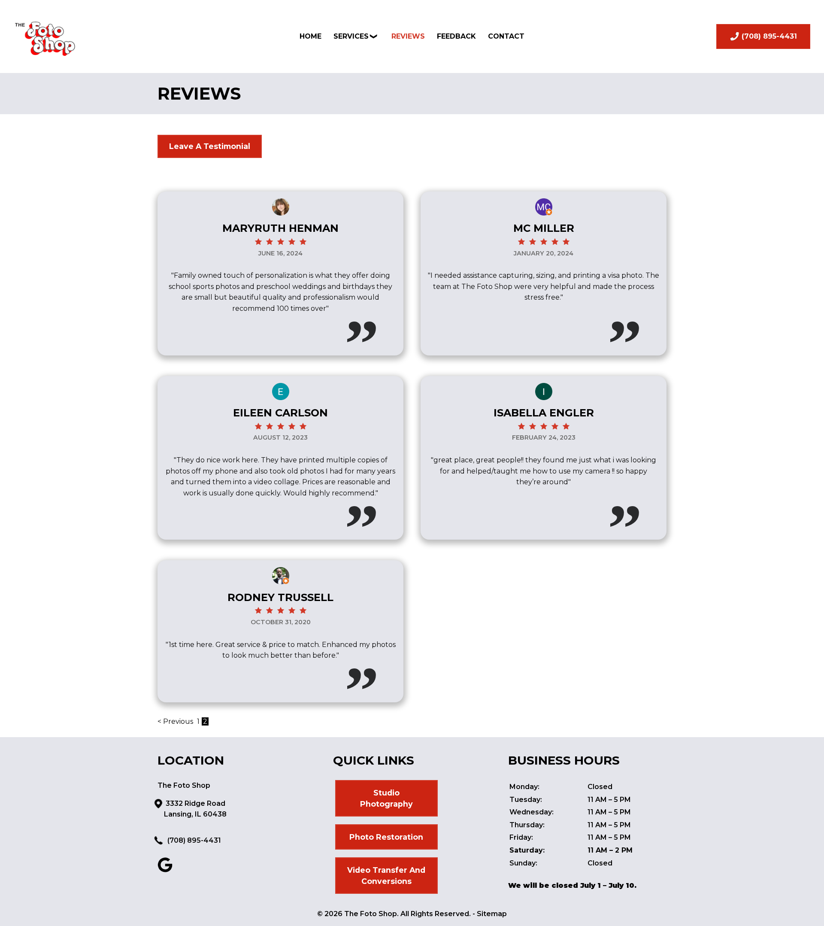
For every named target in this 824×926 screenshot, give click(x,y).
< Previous (176, 721)
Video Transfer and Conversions (386, 875)
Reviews (408, 36)
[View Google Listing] (165, 870)
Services (351, 36)
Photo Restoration (386, 836)
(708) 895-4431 (193, 840)
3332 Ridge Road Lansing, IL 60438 (195, 809)
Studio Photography (386, 798)
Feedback (456, 36)
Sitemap (492, 914)
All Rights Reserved (434, 914)
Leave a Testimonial (209, 146)
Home (310, 36)
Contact (506, 36)
